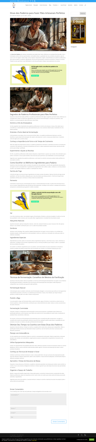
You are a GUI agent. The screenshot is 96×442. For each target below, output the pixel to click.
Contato (81, 5)
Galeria (75, 5)
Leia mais (34, 440)
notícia (29, 15)
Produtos (55, 5)
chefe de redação (16, 15)
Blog (50, 5)
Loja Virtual (63, 5)
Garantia (70, 5)
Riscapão (36, 5)
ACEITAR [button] (91, 439)
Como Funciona (43, 5)
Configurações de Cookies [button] (82, 439)
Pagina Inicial (28, 5)
